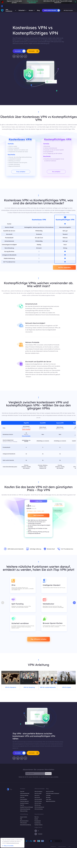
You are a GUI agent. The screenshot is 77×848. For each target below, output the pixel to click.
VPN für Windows (38, 791)
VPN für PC (37, 795)
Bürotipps (48, 797)
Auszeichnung (37, 822)
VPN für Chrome (38, 801)
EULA (69, 846)
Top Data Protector (24, 803)
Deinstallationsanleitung (25, 824)
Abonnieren (48, 773)
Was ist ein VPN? (50, 791)
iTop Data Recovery (24, 801)
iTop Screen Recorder (24, 793)
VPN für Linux (38, 805)
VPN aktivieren (23, 822)
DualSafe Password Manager (26, 807)
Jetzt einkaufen (38, 515)
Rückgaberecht (53, 846)
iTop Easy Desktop (24, 795)
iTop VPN (22, 791)
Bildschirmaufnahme (50, 801)
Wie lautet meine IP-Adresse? (52, 793)
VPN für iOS (37, 797)
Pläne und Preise (23, 811)
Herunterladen (26, 436)
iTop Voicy (22, 797)
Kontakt (36, 818)
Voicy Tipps (48, 799)
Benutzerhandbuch (24, 820)
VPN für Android (38, 799)
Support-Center (23, 817)
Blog (38, 10)
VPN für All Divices (39, 809)
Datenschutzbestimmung (12, 843)
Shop (69, 6)
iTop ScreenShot (23, 799)
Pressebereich (38, 820)
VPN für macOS (38, 793)
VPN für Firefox (38, 803)
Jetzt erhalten (26, 429)
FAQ (21, 818)
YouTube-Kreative (38, 824)
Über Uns (37, 817)
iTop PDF (22, 805)
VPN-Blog (48, 795)
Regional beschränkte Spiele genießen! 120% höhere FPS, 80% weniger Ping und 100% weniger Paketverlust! (39, 1)
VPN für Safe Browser (39, 807)
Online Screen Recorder (25, 809)
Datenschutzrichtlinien (62, 846)
